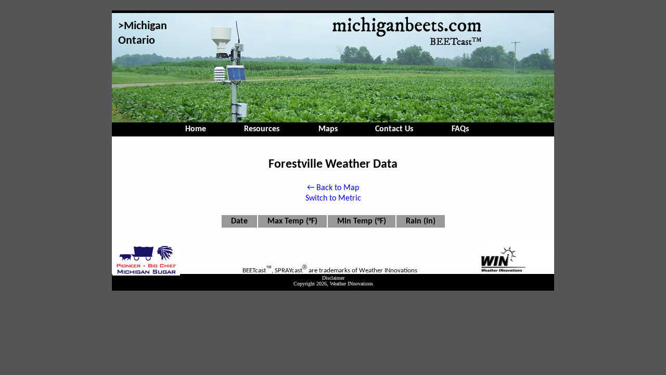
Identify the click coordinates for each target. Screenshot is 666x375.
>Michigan (142, 26)
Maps (328, 129)
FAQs (460, 129)
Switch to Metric (333, 198)
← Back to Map (333, 188)
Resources (261, 129)
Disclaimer (333, 278)
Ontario (136, 41)
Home (195, 129)
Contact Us (394, 129)
